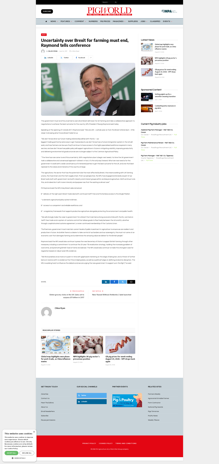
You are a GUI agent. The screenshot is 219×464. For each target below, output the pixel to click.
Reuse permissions (48, 420)
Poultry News (153, 416)
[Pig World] (109, 11)
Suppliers (133, 21)
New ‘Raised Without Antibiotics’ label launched (111, 295)
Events (166, 21)
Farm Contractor (154, 403)
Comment (79, 21)
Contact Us (45, 398)
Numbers (93, 21)
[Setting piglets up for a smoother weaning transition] (147, 97)
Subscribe (47, 11)
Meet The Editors (47, 403)
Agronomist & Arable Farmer (158, 398)
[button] (19, 458)
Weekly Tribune (153, 420)
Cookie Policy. (13, 449)
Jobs (143, 21)
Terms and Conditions (126, 443)
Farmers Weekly (154, 394)
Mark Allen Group (116, 449)
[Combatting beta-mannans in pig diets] (147, 108)
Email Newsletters (48, 411)
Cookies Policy (106, 443)
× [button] (34, 432)
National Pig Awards (155, 407)
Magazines (118, 21)
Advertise (44, 394)
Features (65, 21)
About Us (44, 407)
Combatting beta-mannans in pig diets (165, 107)
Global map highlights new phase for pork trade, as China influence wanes (55, 359)
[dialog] (19, 445)
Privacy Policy (89, 443)
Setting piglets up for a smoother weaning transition (165, 95)
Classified (155, 21)
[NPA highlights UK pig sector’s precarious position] (88, 345)
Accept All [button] (11, 453)
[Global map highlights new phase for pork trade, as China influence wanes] (56, 345)
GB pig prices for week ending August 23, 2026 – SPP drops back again (120, 359)
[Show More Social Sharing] (91, 57)
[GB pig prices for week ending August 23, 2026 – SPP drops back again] (120, 345)
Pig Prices (105, 21)
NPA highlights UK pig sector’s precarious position (86, 357)
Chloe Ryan (52, 51)
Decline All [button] (26, 453)
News (53, 21)
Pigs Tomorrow (153, 411)
